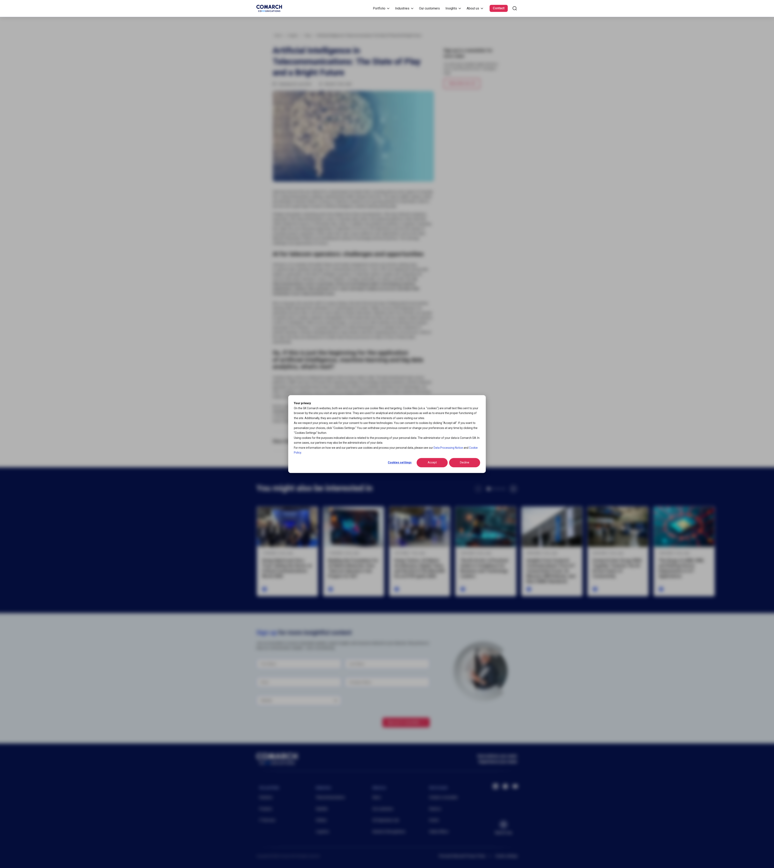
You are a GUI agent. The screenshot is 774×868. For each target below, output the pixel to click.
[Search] (515, 8)
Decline (464, 462)
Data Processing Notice (448, 447)
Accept (432, 462)
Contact (499, 8)
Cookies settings (400, 462)
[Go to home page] (269, 8)
